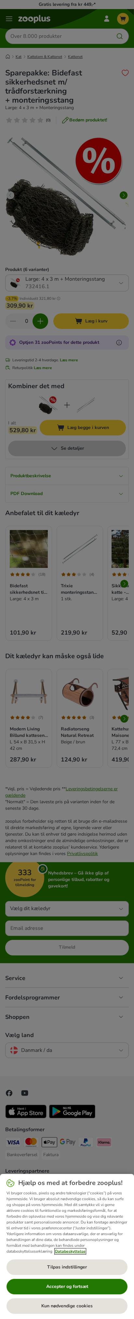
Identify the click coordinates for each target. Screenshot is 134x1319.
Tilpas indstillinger (67, 1267)
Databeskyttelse (70, 1251)
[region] (67, 1246)
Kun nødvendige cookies (67, 1306)
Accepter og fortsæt (67, 1286)
